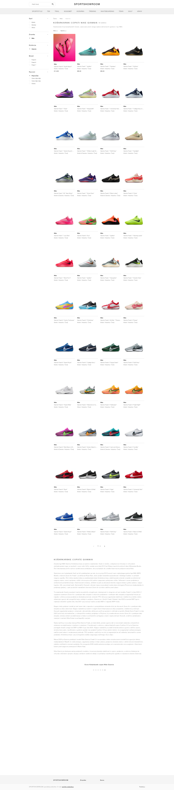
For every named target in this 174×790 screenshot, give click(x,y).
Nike (33, 38)
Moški (33, 22)
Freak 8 (34, 62)
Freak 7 (34, 65)
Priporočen (35, 76)
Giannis (34, 49)
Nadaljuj (142, 787)
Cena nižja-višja (36, 81)
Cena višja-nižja (36, 78)
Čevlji (55, 18)
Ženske (34, 25)
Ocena (33, 83)
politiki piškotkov (68, 787)
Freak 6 (34, 59)
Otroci (33, 27)
